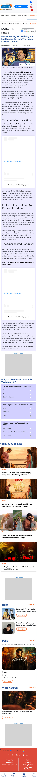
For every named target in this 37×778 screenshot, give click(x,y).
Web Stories (5, 16)
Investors (9, 762)
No (5, 675)
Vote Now (7, 681)
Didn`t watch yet (10, 678)
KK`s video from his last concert (13, 124)
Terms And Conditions (28, 768)
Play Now (21, 615)
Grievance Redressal (9, 765)
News (25, 24)
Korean (24, 16)
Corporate (9, 760)
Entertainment (14, 24)
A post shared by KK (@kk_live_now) (18, 185)
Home (4, 24)
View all (31, 605)
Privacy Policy (28, 765)
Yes (5, 672)
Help (27, 760)
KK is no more (26, 72)
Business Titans (16, 16)
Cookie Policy (27, 762)
